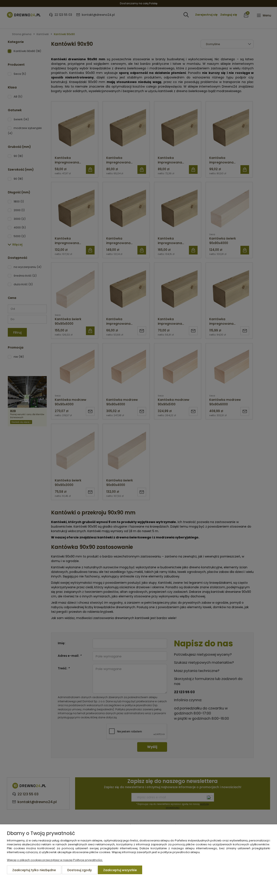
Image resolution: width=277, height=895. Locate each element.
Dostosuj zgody (79, 870)
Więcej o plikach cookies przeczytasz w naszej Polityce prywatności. (55, 860)
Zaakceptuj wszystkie (120, 870)
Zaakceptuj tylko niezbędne (34, 870)
